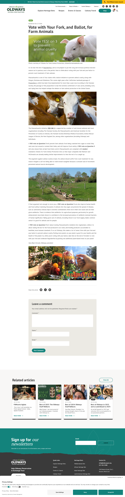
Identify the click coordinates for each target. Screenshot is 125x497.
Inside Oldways (86, 6)
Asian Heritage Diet (79, 470)
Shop (105, 11)
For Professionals (60, 6)
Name (34, 330)
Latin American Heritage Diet (82, 474)
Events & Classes (74, 11)
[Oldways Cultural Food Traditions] (103, 6)
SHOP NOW (71, 2)
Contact (96, 6)
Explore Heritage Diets (46, 11)
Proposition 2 (32, 83)
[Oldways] (16, 9)
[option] (51, 2)
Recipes (61, 11)
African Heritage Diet (80, 467)
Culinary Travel (90, 11)
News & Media (73, 6)
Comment (35, 313)
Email (34, 340)
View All (106, 380)
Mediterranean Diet (79, 464)
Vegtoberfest (47, 68)
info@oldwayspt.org (105, 463)
